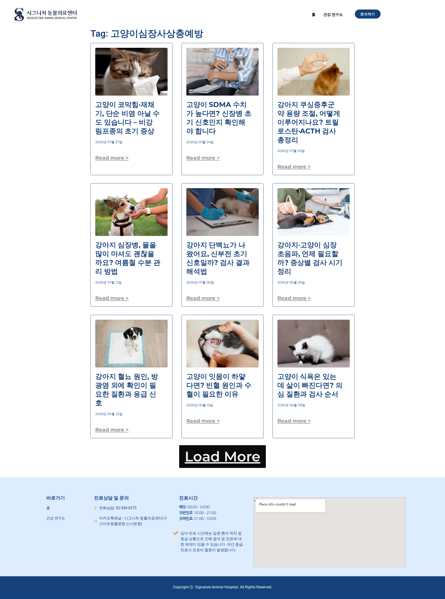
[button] (222, 456)
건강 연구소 (333, 14)
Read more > (112, 158)
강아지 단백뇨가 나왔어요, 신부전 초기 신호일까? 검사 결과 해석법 (218, 258)
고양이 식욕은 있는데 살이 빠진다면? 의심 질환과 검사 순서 (309, 385)
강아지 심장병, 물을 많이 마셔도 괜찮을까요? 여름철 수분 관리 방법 (127, 258)
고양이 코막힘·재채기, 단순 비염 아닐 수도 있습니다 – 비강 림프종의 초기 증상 (127, 117)
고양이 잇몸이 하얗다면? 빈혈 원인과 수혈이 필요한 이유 (218, 385)
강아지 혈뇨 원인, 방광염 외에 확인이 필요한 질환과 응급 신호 (126, 389)
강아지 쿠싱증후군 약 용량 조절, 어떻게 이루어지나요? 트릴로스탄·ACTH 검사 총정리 (308, 122)
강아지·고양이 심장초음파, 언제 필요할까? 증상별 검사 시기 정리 (309, 258)
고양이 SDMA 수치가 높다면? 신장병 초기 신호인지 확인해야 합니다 (218, 117)
